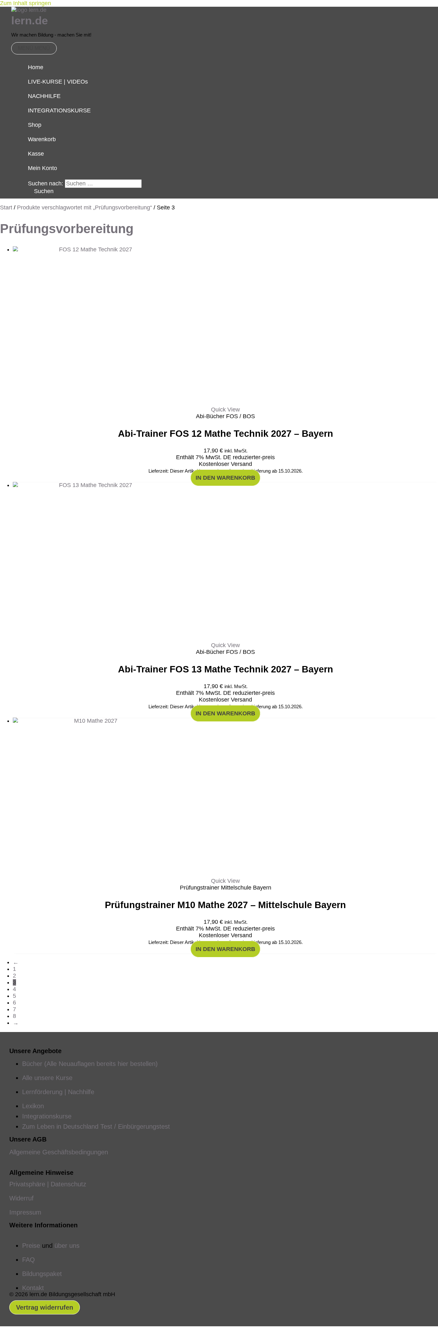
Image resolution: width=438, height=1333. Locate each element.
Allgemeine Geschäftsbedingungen (58, 1152)
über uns (67, 1245)
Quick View (225, 409)
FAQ (28, 1259)
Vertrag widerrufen (44, 1307)
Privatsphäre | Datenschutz (47, 1184)
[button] (41, 191)
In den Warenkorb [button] (225, 478)
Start (6, 207)
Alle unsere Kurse (47, 1077)
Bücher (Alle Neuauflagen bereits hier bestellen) (90, 1063)
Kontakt (33, 1287)
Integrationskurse (47, 1116)
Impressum (25, 1212)
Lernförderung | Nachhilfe (58, 1091)
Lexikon (33, 1105)
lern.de (29, 20)
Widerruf (21, 1198)
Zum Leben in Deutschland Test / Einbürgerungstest (96, 1126)
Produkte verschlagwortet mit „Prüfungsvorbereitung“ (84, 207)
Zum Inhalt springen (25, 3)
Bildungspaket (42, 1273)
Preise (31, 1245)
